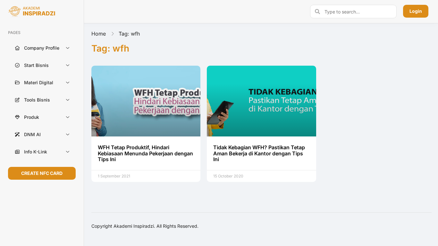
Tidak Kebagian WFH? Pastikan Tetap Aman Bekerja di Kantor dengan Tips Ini (259, 153)
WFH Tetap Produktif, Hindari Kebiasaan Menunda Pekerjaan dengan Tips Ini (145, 153)
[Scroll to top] (428, 229)
